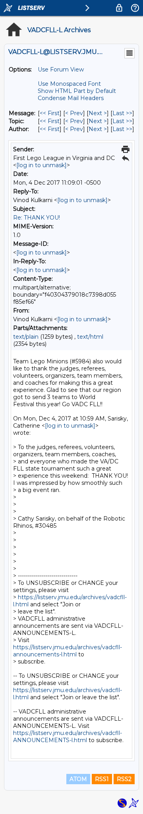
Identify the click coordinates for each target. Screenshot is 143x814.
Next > (98, 113)
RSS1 (102, 779)
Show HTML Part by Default (77, 91)
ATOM (78, 779)
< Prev (74, 113)
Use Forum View (61, 69)
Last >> (122, 113)
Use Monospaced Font (69, 83)
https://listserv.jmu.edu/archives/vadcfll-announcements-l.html (67, 651)
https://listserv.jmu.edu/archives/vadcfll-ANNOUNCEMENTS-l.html (67, 736)
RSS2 (124, 779)
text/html (90, 336)
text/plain (26, 336)
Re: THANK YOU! (36, 217)
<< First (50, 113)
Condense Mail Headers (71, 98)
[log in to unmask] (41, 165)
